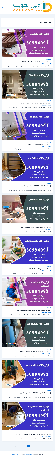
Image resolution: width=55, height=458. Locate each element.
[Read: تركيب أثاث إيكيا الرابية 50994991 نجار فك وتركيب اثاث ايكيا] (27, 126)
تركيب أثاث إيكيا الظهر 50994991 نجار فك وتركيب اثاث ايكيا (36, 227)
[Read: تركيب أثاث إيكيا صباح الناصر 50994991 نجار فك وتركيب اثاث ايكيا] (27, 250)
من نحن (17, 454)
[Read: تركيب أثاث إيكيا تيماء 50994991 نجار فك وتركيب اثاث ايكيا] (27, 43)
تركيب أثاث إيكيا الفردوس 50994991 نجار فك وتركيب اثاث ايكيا (35, 393)
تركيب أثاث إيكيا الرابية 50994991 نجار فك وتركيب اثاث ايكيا (36, 144)
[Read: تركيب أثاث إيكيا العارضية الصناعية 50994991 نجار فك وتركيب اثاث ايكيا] (27, 416)
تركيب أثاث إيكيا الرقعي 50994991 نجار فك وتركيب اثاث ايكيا (36, 186)
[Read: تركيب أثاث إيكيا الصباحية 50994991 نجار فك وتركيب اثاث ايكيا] (27, 333)
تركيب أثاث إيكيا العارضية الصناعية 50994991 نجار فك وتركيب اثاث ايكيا (33, 434)
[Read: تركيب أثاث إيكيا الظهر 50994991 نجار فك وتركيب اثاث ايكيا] (27, 209)
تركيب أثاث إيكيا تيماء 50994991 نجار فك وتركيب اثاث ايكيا (36, 61)
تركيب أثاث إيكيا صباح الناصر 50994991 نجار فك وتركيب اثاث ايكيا (34, 268)
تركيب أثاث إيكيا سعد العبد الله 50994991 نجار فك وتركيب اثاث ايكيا (34, 310)
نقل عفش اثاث (48, 59)
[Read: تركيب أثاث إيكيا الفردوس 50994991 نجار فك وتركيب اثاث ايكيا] (27, 374)
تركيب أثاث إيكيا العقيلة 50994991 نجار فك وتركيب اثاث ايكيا (36, 103)
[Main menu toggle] (2, 7)
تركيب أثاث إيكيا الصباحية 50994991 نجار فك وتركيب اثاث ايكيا (35, 351)
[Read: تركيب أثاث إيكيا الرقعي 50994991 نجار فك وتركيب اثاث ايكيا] (27, 167)
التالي (15, 446)
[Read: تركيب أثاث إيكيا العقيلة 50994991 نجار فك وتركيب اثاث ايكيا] (27, 84)
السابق (39, 446)
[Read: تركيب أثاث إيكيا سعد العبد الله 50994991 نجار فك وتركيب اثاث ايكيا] (27, 291)
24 (20, 446)
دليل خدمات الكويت (28, 454)
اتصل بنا (13, 454)
